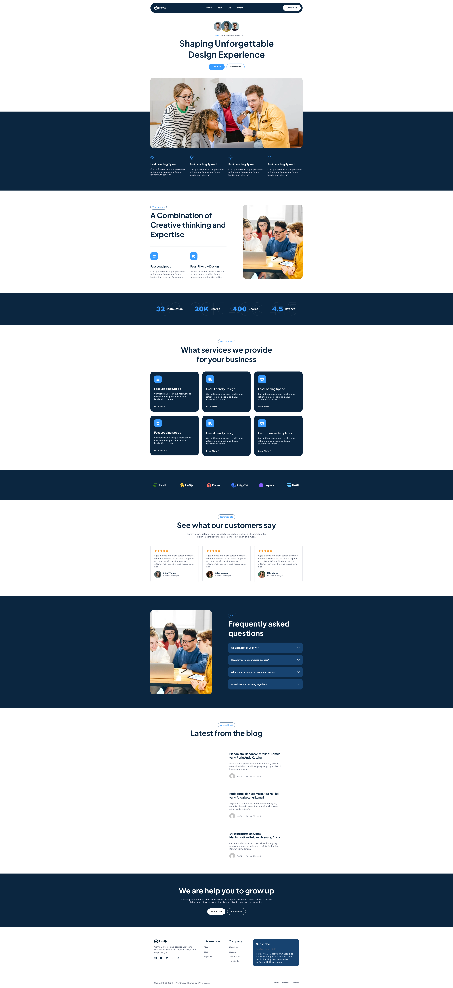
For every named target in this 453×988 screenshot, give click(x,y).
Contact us (292, 8)
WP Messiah (204, 983)
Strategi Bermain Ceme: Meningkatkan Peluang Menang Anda (254, 835)
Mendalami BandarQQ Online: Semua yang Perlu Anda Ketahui (254, 755)
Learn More (159, 406)
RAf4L (240, 776)
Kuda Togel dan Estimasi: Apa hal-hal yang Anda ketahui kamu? (254, 795)
